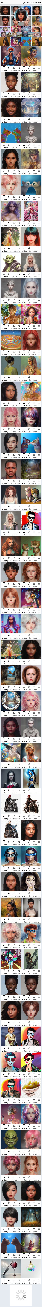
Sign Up (30, 2)
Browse (38, 2)
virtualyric (6, 70)
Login (23, 2)
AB (2, 2)
